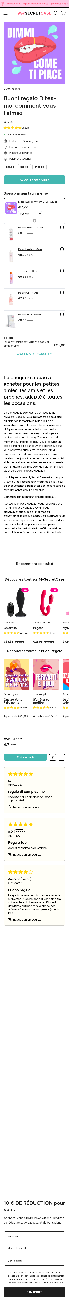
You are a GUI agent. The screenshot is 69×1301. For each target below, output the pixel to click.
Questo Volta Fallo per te (13, 701)
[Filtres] (52, 757)
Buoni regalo (51, 651)
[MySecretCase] (34, 13)
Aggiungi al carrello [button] (34, 354)
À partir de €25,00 (16, 716)
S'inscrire (34, 1292)
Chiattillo (10, 628)
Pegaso (38, 628)
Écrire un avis (25, 757)
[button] (55, 13)
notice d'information (53, 1275)
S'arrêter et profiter (41, 701)
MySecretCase (51, 579)
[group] (34, 3)
